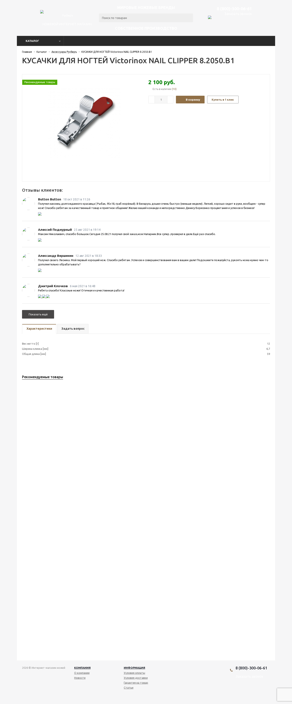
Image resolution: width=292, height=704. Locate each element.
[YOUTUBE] (247, 691)
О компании (82, 672)
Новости (80, 677)
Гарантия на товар (136, 682)
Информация (134, 667)
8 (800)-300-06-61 (234, 8)
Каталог (32, 40)
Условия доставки (136, 677)
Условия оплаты (134, 672)
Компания (82, 667)
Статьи (128, 687)
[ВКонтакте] (240, 691)
